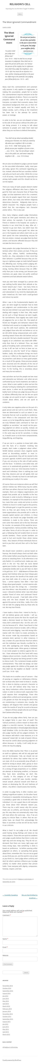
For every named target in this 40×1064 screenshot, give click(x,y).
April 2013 (6, 1032)
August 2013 (6, 1022)
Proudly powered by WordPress (12, 1060)
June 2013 (6, 1027)
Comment (7, 915)
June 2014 (6, 998)
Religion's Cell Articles (25, 879)
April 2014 (6, 1004)
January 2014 (7, 1011)
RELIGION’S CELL (20, 4)
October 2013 (7, 1016)
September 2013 (8, 1019)
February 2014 (7, 1009)
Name (5, 939)
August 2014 (6, 993)
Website (5, 955)
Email (5, 947)
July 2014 (5, 996)
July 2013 (5, 1024)
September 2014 (8, 991)
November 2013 (8, 1014)
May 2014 (6, 1001)
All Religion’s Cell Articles (10, 1047)
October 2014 (7, 988)
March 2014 (6, 1006)
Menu (20, 14)
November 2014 (8, 986)
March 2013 (6, 1034)
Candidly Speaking (10, 895)
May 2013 (6, 1029)
